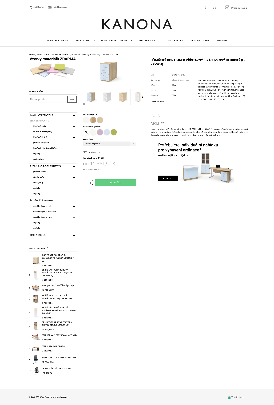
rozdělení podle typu (42, 217)
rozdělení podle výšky (42, 206)
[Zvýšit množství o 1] (92, 181)
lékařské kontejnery (42, 131)
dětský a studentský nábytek (45, 166)
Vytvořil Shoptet (238, 397)
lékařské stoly (39, 126)
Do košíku (115, 182)
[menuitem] (58, 40)
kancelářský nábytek (41, 115)
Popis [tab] (155, 115)
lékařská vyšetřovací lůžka (45, 148)
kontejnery (38, 182)
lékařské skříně (40, 137)
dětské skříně (39, 177)
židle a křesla (37, 235)
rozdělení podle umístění (44, 211)
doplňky (36, 153)
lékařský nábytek (39, 120)
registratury (38, 159)
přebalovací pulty (41, 142)
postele (36, 188)
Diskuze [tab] (158, 123)
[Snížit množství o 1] (92, 184)
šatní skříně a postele (41, 200)
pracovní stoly (39, 171)
